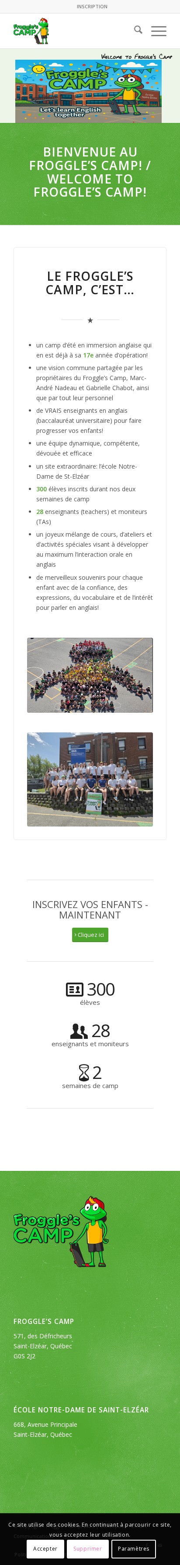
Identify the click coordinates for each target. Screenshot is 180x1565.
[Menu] (154, 31)
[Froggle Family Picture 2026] (90, 675)
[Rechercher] (133, 31)
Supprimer (87, 1548)
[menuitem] (92, 6)
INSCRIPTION (92, 6)
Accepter (45, 1548)
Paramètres (133, 1548)
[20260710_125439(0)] (90, 779)
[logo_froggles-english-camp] (75, 31)
